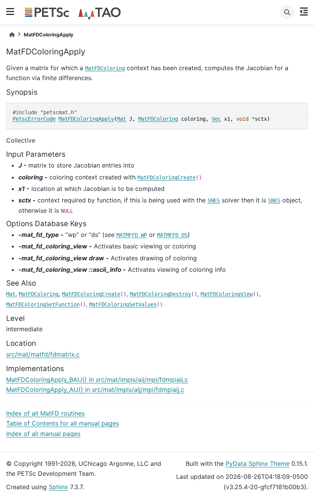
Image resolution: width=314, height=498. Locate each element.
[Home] (12, 35)
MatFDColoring (105, 68)
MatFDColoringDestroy (160, 294)
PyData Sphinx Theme (257, 463)
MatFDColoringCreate (166, 177)
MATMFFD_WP (131, 235)
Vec (216, 119)
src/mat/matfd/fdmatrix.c (43, 354)
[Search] (287, 12)
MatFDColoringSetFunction (43, 304)
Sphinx (58, 487)
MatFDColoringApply (86, 119)
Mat (121, 119)
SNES (214, 200)
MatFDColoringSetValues (123, 304)
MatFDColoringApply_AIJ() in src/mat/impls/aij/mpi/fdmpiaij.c (95, 389)
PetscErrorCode (34, 119)
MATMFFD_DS (172, 235)
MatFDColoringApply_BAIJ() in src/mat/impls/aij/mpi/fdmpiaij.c (97, 379)
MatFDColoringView (227, 294)
